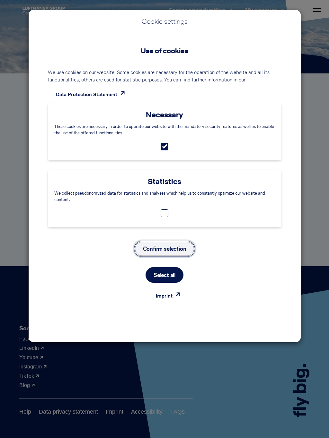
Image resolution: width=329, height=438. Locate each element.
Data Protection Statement (86, 94)
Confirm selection (164, 249)
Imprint (164, 295)
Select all (164, 275)
